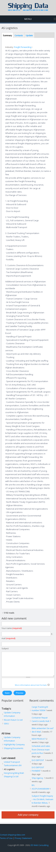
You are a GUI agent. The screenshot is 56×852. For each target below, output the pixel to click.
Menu (28, 18)
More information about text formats (31, 685)
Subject (5, 648)
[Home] (28, 10)
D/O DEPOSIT (38, 760)
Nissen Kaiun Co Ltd (13, 719)
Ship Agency (38, 778)
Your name (12, 628)
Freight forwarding (22, 47)
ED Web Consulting (39, 845)
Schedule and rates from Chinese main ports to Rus (41, 749)
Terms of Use (6, 838)
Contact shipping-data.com (12, 834)
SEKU (6, 723)
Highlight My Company (14, 744)
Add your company (28, 814)
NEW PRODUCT (39, 738)
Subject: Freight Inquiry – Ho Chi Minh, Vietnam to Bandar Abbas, (42, 799)
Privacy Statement (23, 838)
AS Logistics (9, 769)
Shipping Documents (13, 748)
